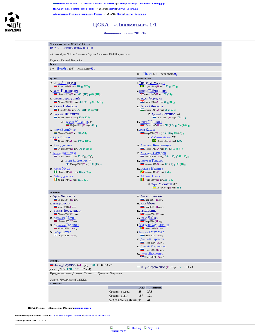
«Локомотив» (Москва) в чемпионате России (77, 14)
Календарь (132, 3)
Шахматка (110, 3)
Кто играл (145, 3)
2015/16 (87, 3)
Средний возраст (119, 291)
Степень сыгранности (123, 299)
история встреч (82, 308)
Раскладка (132, 9)
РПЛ (52, 315)
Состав (121, 9)
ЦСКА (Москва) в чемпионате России (73, 9)
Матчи (121, 3)
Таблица (97, 3)
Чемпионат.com (103, 315)
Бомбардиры (159, 3)
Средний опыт (118, 295)
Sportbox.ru (88, 315)
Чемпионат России (67, 3)
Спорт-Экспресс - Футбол (69, 315)
